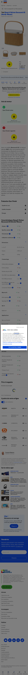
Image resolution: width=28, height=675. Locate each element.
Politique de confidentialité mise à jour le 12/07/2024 (12, 342)
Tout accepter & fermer (14, 347)
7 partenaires (16, 333)
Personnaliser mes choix (7, 344)
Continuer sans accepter (20, 327)
